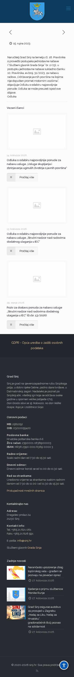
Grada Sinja (35, 547)
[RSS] (37, 671)
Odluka (11, 96)
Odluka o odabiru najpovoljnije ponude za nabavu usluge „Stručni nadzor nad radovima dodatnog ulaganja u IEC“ (36, 237)
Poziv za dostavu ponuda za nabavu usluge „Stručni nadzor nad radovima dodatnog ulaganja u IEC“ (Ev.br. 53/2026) (34, 311)
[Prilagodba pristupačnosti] (63, 665)
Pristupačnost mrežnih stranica (26, 490)
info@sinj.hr (24, 540)
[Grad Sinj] (37, 11)
